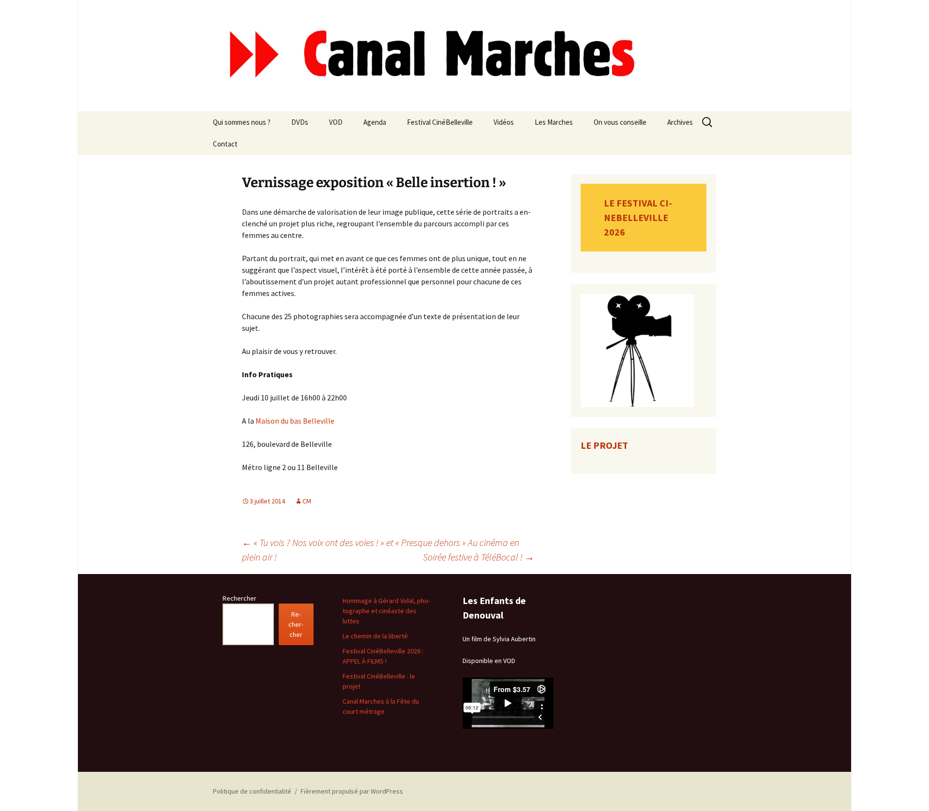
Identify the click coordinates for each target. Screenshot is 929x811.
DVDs (299, 122)
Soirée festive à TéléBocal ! (478, 557)
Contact (225, 143)
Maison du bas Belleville (294, 421)
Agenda (374, 122)
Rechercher (239, 598)
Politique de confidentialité (252, 791)
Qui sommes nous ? (241, 122)
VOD (336, 122)
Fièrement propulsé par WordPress (351, 791)
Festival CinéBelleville (440, 122)
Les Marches (554, 122)
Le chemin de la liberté (375, 636)
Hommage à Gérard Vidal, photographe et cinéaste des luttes (386, 610)
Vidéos (504, 122)
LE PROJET (604, 445)
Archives (680, 122)
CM (306, 501)
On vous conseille (620, 122)
